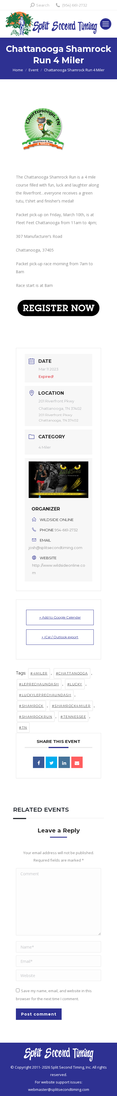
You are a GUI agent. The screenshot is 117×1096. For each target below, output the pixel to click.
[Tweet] (51, 762)
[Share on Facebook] (38, 762)
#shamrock (31, 706)
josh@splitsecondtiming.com (55, 547)
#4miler (39, 673)
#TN (23, 728)
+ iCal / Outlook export (59, 637)
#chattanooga (72, 673)
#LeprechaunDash (39, 684)
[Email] (77, 762)
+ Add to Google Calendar (60, 617)
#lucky (74, 684)
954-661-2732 (66, 530)
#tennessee (73, 717)
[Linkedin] (64, 762)
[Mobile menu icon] (105, 24)
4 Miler (45, 447)
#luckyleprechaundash (45, 695)
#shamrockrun (35, 717)
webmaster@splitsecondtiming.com (58, 1089)
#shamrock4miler (71, 706)
